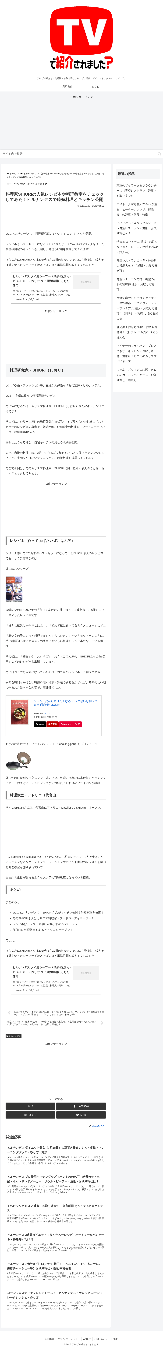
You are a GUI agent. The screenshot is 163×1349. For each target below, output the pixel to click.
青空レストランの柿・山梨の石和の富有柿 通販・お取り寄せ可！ (137, 284)
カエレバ (48, 713)
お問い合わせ (101, 1339)
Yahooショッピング (70, 724)
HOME (114, 1339)
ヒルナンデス (15, 1036)
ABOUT (87, 1339)
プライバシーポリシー (69, 1339)
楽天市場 (52, 724)
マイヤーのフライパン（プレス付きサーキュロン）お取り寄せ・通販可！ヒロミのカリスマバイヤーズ (137, 353)
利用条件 (49, 1339)
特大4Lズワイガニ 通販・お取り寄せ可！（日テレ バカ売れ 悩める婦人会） (137, 247)
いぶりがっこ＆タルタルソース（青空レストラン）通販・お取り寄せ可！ (137, 228)
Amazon (40, 724)
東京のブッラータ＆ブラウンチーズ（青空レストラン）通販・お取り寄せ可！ (137, 191)
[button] (159, 154)
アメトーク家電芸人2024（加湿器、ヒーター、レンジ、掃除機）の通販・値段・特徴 (137, 209)
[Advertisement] (81, 121)
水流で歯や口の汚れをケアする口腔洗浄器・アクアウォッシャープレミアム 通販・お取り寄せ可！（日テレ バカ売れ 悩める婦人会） (137, 308)
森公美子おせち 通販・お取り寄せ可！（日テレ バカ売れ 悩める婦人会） (137, 332)
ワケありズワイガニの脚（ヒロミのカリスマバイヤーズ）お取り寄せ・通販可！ (137, 375)
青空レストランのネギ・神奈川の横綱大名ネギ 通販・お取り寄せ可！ (137, 266)
